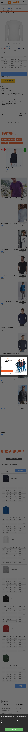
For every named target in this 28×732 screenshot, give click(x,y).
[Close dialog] (26, 357)
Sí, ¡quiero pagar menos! (7, 371)
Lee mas (17, 717)
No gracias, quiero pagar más (7, 373)
